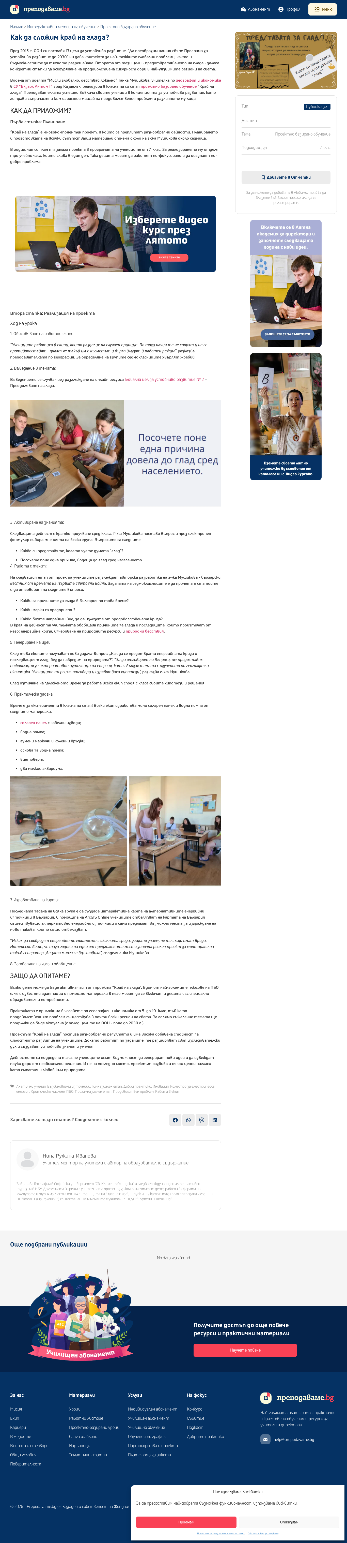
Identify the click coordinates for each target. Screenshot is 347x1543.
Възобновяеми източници (68, 1086)
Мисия (16, 1409)
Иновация (161, 1086)
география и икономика (198, 80)
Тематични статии (88, 1455)
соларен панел (33, 722)
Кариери (18, 1427)
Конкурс (194, 1409)
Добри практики (137, 1086)
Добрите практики (205, 1436)
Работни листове (86, 1418)
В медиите (20, 1436)
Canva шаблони (83, 1436)
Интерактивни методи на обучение (61, 26)
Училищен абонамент (148, 1418)
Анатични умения (31, 1086)
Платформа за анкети (149, 1455)
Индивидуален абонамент (152, 1409)
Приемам (186, 1522)
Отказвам (289, 1522)
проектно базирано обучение (169, 86)
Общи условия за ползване (263, 1533)
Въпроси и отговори (29, 1445)
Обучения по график (147, 1436)
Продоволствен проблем (133, 1091)
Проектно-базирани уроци (94, 1427)
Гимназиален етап (107, 1086)
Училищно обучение (146, 1427)
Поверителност (25, 1464)
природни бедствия (145, 631)
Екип (14, 1418)
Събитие (195, 1418)
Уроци (75, 1409)
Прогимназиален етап (93, 1091)
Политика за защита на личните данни (221, 1533)
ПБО (69, 1091)
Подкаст (195, 1427)
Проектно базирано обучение (128, 26)
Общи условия (23, 1455)
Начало (16, 26)
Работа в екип (167, 1091)
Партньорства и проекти (153, 1445)
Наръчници (79, 1445)
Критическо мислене (48, 1091)
